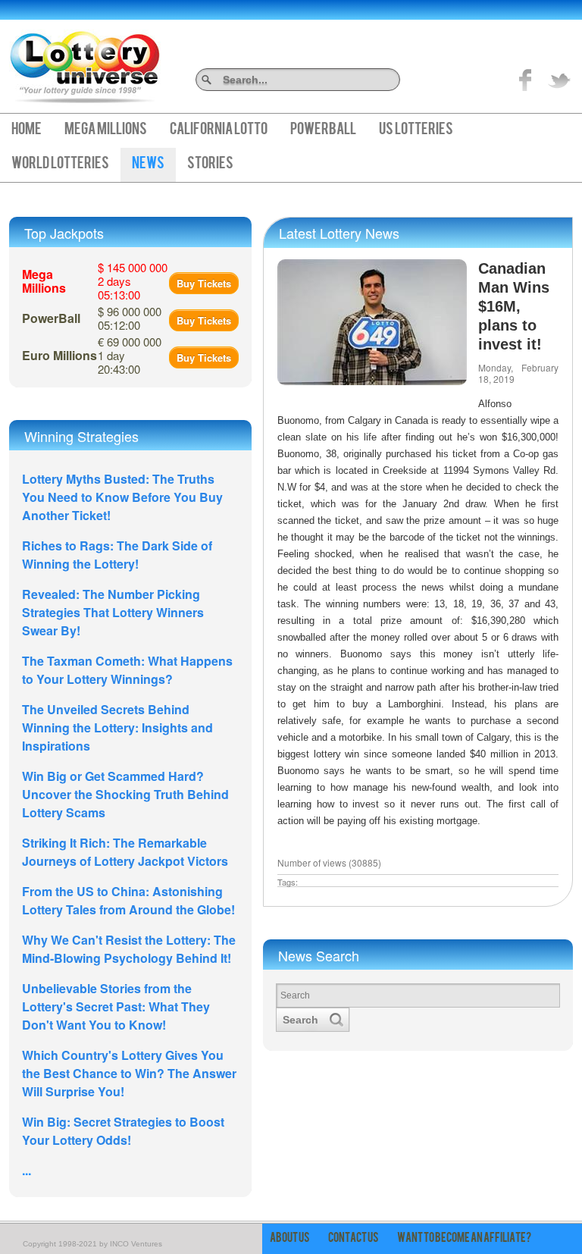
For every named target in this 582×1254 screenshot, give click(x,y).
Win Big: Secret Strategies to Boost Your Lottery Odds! (123, 1131)
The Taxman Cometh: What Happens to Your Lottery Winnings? (127, 670)
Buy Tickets (204, 283)
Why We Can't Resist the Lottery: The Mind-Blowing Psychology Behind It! (129, 949)
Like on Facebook (526, 79)
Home (26, 130)
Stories (210, 164)
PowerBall (323, 130)
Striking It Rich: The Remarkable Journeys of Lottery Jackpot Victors (125, 852)
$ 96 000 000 (129, 318)
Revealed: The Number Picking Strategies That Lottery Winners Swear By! (113, 612)
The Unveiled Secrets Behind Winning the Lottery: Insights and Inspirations (117, 727)
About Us (290, 1239)
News (148, 164)
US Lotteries (416, 130)
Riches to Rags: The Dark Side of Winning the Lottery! (117, 554)
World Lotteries (60, 164)
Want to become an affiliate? (464, 1239)
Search (394, 79)
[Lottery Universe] (85, 61)
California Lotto (219, 130)
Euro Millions (59, 355)
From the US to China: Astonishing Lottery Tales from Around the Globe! (128, 900)
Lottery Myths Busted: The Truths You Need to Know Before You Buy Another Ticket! (122, 497)
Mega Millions (105, 130)
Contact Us (353, 1239)
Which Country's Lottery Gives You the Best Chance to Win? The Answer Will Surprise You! (129, 1073)
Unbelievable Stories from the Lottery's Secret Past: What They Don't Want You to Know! (116, 1006)
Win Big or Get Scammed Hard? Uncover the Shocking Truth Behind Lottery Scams (125, 794)
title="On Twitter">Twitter (559, 79)
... (26, 1170)
